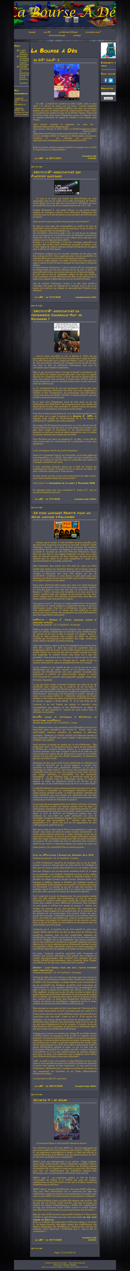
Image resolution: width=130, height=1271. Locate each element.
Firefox (60, 1267)
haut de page (36, 167)
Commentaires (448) (86, 297)
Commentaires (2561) (85, 1086)
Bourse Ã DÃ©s (83, 416)
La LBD (47, 32)
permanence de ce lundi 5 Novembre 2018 (72, 483)
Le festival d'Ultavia (68, 32)
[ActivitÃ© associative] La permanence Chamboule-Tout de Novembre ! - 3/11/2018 (24, 75)
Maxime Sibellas (69, 1265)
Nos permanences (21, 92)
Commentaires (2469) (85, 499)
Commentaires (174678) (89, 157)
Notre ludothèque (57, 35)
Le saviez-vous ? (93, 32)
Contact (77, 35)
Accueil (32, 32)
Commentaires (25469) (89, 1238)
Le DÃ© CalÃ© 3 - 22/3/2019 (23, 52)
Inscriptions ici (20, 104)
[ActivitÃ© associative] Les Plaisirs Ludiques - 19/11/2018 (24, 61)
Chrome (67, 1267)
